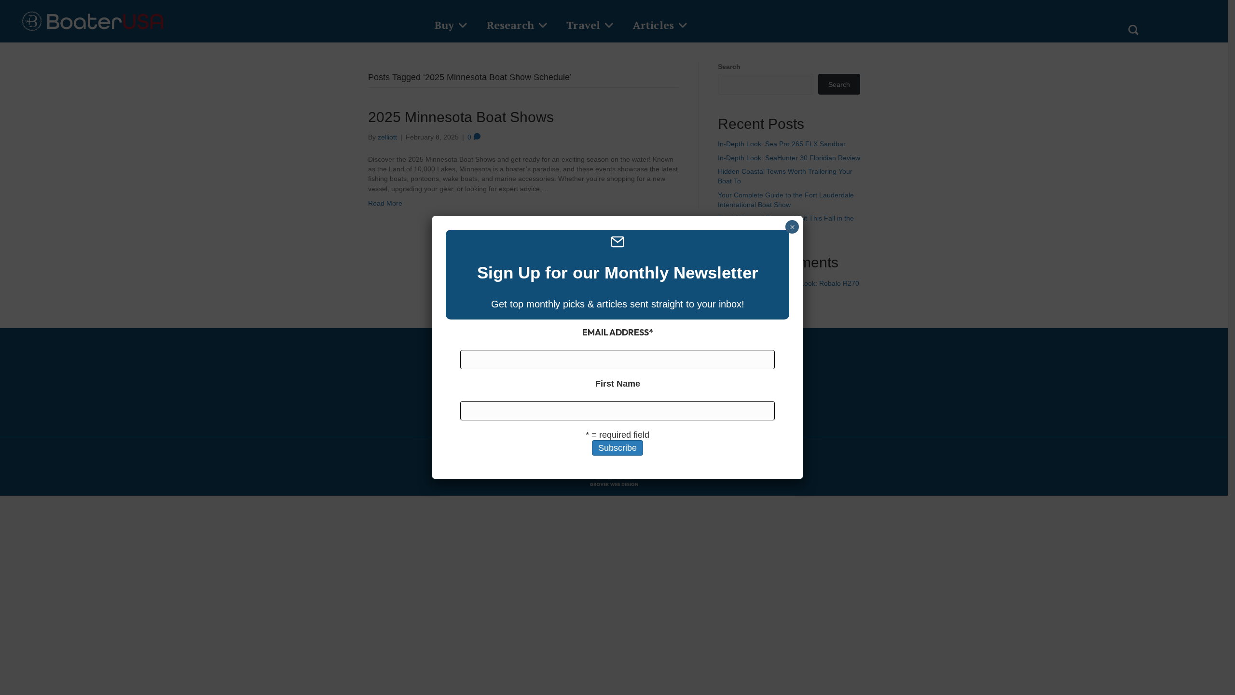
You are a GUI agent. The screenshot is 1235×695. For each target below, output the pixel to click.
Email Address (617, 332)
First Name (617, 384)
